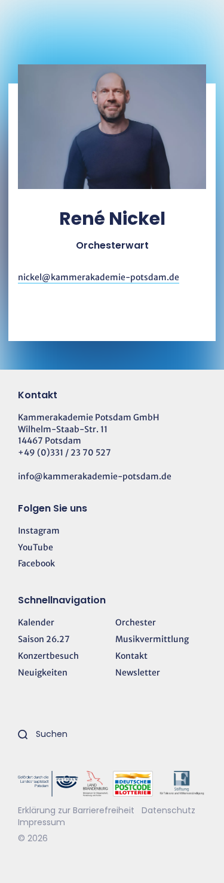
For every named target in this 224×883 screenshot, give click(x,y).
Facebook (36, 563)
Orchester (135, 622)
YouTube (35, 547)
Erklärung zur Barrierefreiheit (76, 810)
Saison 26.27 (44, 639)
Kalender (36, 622)
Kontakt (131, 655)
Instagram (39, 530)
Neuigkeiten (42, 672)
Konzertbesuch (48, 655)
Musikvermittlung (152, 639)
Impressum (41, 822)
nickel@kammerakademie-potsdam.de (98, 277)
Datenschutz (168, 810)
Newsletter (137, 672)
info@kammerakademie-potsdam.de (94, 476)
